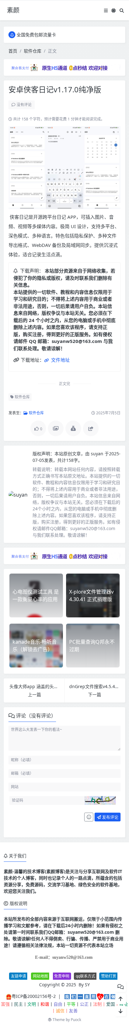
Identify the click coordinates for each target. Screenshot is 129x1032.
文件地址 (60, 360)
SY (87, 985)
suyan (98, 454)
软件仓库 (32, 51)
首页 (12, 51)
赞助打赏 (108, 976)
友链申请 (18, 976)
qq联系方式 (85, 976)
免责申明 (61, 976)
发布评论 (109, 817)
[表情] (88, 817)
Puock (76, 1019)
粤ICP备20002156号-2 (34, 996)
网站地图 (40, 976)
